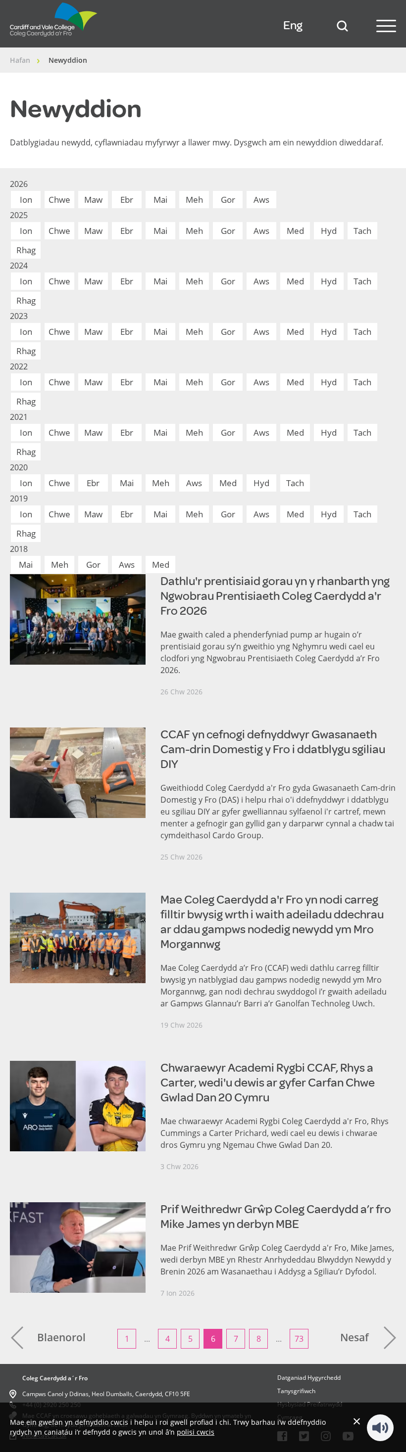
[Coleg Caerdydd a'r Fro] (54, 39)
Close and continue (356, 1421)
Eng (293, 25)
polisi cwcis (195, 1432)
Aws (261, 199)
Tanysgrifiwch (296, 1391)
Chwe (59, 199)
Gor (228, 199)
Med (295, 230)
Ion (26, 199)
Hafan (20, 60)
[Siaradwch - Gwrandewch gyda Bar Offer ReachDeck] (380, 1427)
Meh (194, 199)
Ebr (126, 199)
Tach (362, 230)
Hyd (329, 230)
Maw (93, 199)
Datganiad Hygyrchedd (309, 1377)
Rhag (26, 250)
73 (299, 1338)
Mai (160, 199)
